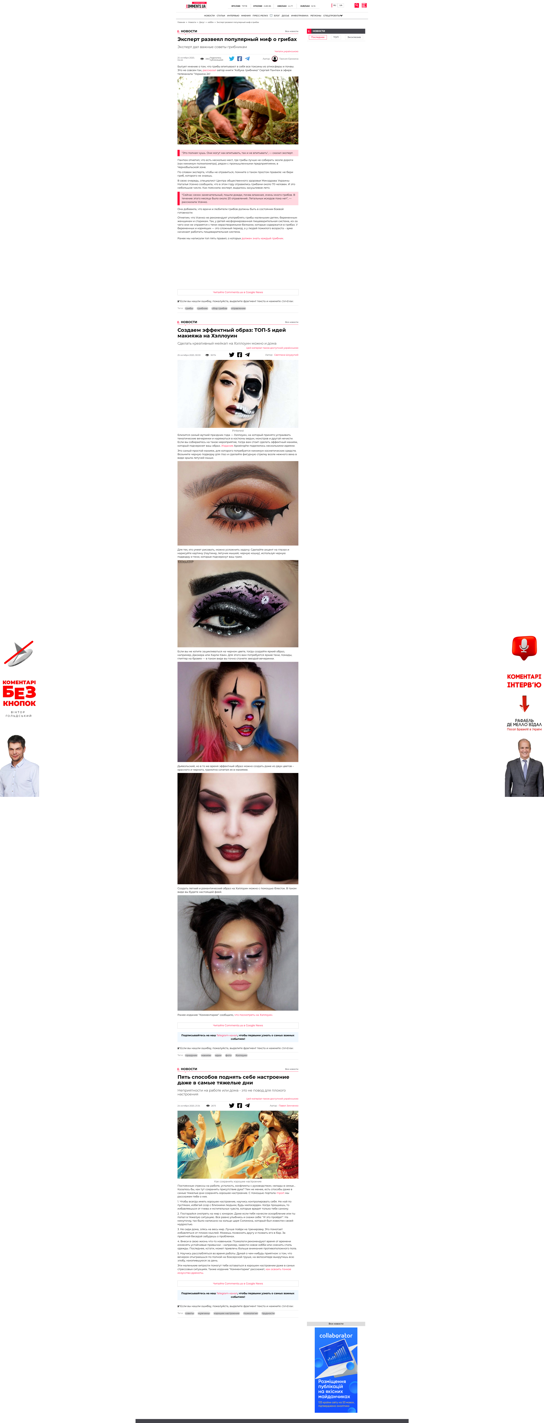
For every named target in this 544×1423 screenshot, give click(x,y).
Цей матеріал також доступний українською (272, 348)
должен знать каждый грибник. (263, 238)
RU (334, 5)
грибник (202, 308)
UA (340, 5)
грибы (189, 308)
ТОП (336, 37)
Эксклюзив (354, 37)
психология (251, 1313)
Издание (227, 445)
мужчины (204, 1313)
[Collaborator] (336, 1370)
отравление (238, 308)
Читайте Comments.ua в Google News (238, 292)
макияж (206, 1055)
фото (228, 1055)
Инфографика (299, 16)
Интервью (233, 16)
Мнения (246, 16)
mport (280, 1193)
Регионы (315, 16)
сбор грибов (219, 308)
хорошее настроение (226, 1313)
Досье (285, 16)
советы (189, 1313)
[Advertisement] (237, 266)
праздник (191, 1055)
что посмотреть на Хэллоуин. (253, 1014)
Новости (209, 16)
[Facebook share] (239, 59)
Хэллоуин (241, 1055)
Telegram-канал (227, 1035)
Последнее (318, 37)
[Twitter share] (231, 59)
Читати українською (286, 51)
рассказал (209, 70)
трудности (268, 1313)
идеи (218, 1055)
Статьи (221, 16)
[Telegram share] (247, 59)
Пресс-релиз (260, 16)
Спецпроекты (331, 16)
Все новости (291, 31)
